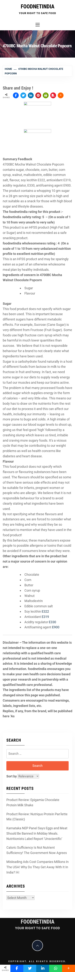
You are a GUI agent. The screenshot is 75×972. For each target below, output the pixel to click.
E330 (52, 622)
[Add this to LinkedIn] (31, 95)
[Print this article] (46, 95)
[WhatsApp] (55, 968)
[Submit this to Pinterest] (38, 95)
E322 (45, 611)
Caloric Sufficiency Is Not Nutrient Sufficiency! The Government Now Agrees (36, 850)
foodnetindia (37, 6)
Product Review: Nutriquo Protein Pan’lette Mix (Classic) (37, 816)
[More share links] (61, 95)
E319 (45, 617)
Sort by (11, 776)
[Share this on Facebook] (16, 95)
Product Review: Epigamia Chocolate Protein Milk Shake (32, 802)
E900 (55, 627)
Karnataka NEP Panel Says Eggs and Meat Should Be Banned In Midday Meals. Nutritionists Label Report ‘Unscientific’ (36, 833)
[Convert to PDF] (53, 95)
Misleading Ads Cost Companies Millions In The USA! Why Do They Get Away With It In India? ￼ (37, 867)
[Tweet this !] (23, 95)
